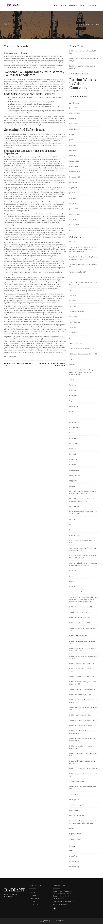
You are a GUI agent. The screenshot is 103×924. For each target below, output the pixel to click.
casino (71, 411)
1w (70, 290)
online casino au (74, 535)
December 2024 (74, 113)
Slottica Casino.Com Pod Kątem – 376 (81, 664)
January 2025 (73, 108)
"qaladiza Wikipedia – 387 (77, 272)
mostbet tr (72, 519)
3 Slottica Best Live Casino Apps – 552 (81, 349)
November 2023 (74, 177)
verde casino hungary (76, 805)
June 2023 (72, 198)
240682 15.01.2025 (75, 343)
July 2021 (72, 230)
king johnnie (73, 481)
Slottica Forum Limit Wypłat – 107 (80, 695)
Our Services (73, 5)
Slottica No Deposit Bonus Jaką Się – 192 (82, 726)
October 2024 (73, 124)
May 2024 (72, 150)
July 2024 (72, 140)
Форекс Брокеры (75, 834)
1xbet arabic (73, 333)
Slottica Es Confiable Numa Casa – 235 (82, 689)
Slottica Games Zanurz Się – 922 (79, 715)
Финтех (71, 828)
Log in (71, 851)
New (70, 524)
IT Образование (74, 470)
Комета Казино (74, 810)
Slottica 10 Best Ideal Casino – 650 (80, 607)
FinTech (71, 433)
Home (55, 5)
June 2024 (72, 145)
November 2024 (74, 118)
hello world (72, 454)
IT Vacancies (73, 459)
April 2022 (72, 219)
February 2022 (74, 225)
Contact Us (92, 5)
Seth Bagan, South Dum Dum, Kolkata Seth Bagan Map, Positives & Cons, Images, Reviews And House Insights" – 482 (83, 599)
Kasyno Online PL (75, 475)
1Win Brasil (73, 295)
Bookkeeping (73, 406)
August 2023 (73, 188)
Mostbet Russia (74, 506)
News (71, 530)
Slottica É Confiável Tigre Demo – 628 (81, 676)
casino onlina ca (74, 417)
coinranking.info (74, 427)
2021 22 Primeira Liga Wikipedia (79, 73)
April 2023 (72, 203)
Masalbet (72, 486)
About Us (63, 5)
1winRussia (73, 327)
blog (70, 401)
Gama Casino (73, 443)
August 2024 (73, 134)
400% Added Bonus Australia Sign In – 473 (83, 354)
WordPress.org (74, 867)
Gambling (72, 449)
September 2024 (74, 129)
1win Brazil (72, 301)
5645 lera (72, 359)
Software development (76, 781)
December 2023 (74, 172)
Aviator (71, 380)
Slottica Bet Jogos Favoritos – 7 (79, 636)
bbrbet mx (72, 390)
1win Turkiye (73, 317)
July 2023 (72, 193)
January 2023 (73, 209)
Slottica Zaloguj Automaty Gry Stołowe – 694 (84, 768)
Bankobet (72, 385)
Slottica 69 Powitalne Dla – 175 (79, 617)
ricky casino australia (76, 592)
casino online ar (74, 422)
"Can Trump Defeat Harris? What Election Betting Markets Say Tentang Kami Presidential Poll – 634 (82, 249)
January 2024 (73, 166)
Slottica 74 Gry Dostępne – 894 (79, 623)
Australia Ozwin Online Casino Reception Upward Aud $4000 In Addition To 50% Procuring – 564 (82, 372)
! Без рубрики (73, 242)
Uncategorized (11, 356)
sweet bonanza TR (75, 794)
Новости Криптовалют (77, 815)
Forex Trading (73, 438)
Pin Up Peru (73, 571)
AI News (72, 365)
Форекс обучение (75, 839)
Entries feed (73, 856)
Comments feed (74, 861)
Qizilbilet (72, 581)
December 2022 (74, 214)
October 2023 (73, 182)
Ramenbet (72, 586)
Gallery (82, 5)
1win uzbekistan (74, 322)
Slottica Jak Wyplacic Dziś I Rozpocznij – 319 (83, 720)
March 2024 (73, 156)
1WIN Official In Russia (76, 311)
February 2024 (74, 161)
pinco (71, 576)
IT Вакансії (73, 465)
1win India (72, 306)
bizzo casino (73, 396)
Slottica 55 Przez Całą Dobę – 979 (80, 612)
